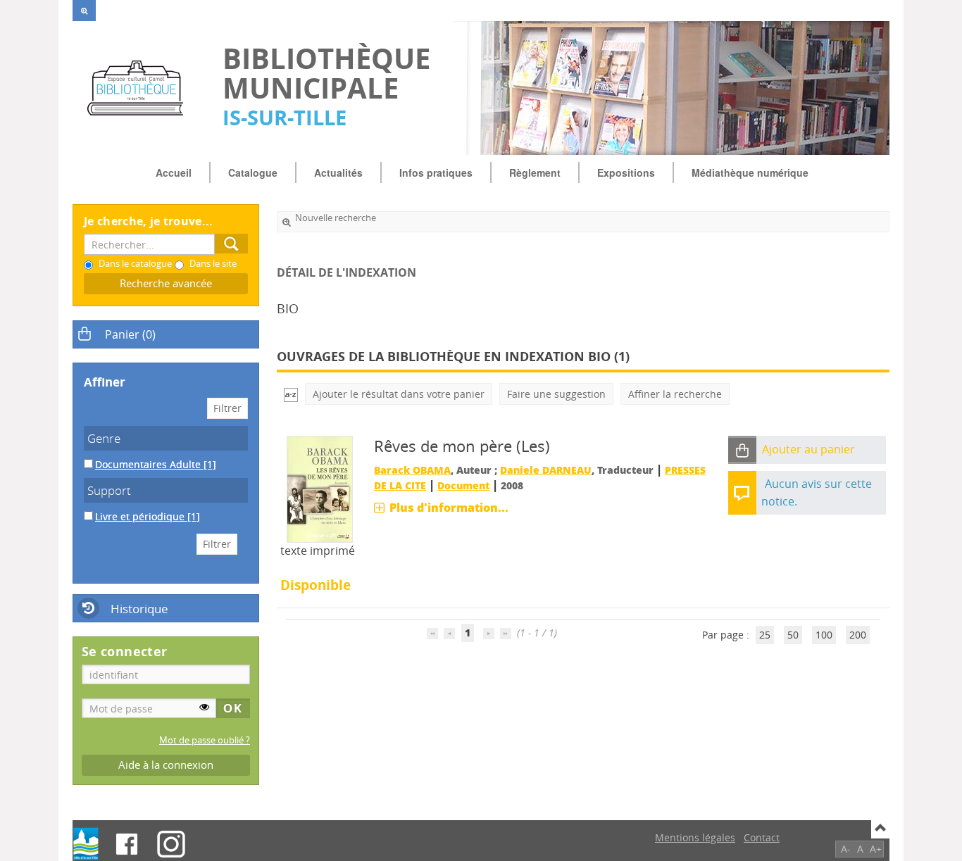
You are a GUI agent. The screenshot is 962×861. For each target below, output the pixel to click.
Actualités (338, 172)
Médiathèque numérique (750, 172)
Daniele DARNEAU (546, 470)
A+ (876, 848)
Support (109, 490)
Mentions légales (695, 837)
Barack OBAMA (412, 470)
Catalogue (252, 172)
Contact (762, 837)
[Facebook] (127, 844)
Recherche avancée (166, 283)
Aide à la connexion (165, 765)
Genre (103, 438)
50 (793, 634)
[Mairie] (86, 844)
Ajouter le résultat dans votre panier (399, 394)
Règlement (535, 172)
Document (463, 485)
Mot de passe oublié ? (204, 740)
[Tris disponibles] (291, 394)
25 (764, 634)
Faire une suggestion (556, 394)
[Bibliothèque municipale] (140, 88)
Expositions (626, 172)
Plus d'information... (448, 507)
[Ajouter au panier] (742, 450)
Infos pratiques (436, 172)
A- (846, 848)
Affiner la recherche (675, 394)
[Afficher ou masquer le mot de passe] (204, 707)
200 (857, 634)
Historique (139, 609)
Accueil (174, 172)
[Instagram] (171, 844)
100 (824, 634)
